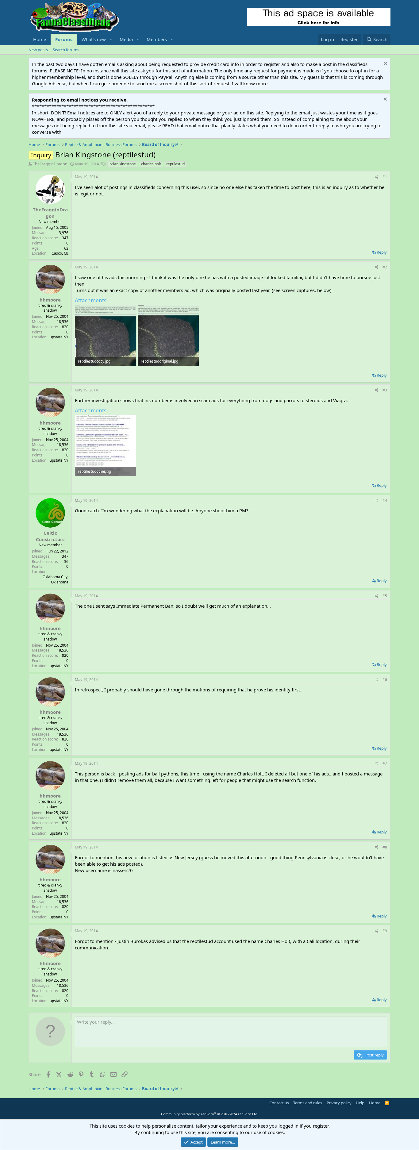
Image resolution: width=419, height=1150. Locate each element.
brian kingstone (123, 164)
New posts (38, 49)
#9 (384, 930)
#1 (384, 176)
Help (360, 1103)
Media (126, 39)
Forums (63, 39)
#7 (384, 763)
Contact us (279, 1103)
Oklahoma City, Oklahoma (55, 579)
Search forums (66, 49)
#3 (384, 390)
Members (157, 39)
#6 (384, 679)
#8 (384, 847)
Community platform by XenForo (209, 1114)
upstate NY (59, 337)
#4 (384, 500)
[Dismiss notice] (384, 64)
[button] (110, 39)
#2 (384, 267)
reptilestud (175, 164)
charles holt (151, 164)
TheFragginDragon (50, 164)
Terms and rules (307, 1103)
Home (39, 39)
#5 (384, 595)
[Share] (376, 177)
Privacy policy (339, 1103)
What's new (94, 39)
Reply (382, 252)
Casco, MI (60, 253)
